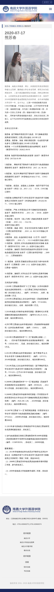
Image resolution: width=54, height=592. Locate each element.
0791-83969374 (36, 524)
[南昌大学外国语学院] (27, 509)
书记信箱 (27, 571)
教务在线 (27, 550)
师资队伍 (20, 26)
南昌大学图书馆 (27, 546)
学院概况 (12, 26)
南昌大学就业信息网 (27, 542)
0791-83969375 (23, 524)
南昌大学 (27, 538)
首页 (6, 26)
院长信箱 (27, 567)
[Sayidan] (20, 9)
